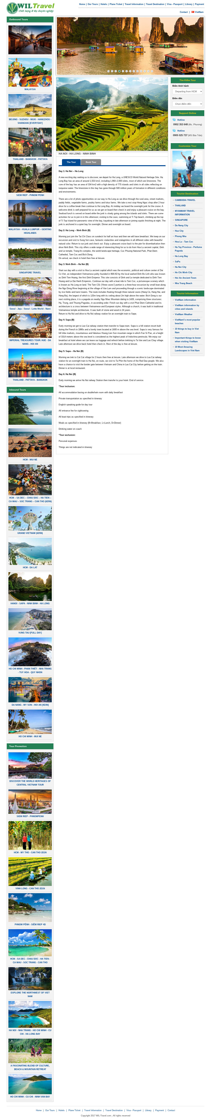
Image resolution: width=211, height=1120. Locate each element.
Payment (199, 4)
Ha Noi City (180, 267)
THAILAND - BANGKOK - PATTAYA (30, 159)
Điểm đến (177, 98)
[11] (145, 71)
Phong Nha (180, 236)
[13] (152, 71)
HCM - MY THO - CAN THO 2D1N (30, 852)
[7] (130, 71)
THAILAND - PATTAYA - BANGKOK (30, 380)
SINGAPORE (181, 220)
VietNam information (185, 300)
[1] (108, 71)
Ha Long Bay (181, 256)
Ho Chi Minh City (183, 272)
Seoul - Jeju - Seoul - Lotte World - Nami (30, 309)
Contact (184, 12)
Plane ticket (116, 4)
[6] (126, 71)
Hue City (179, 231)
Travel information (134, 4)
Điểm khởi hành (180, 86)
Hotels (104, 4)
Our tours (93, 4)
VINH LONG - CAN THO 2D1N (30, 888)
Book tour (91, 162)
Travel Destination (155, 4)
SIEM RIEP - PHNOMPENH (30, 816)
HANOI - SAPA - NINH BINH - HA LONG (30, 603)
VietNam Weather (183, 314)
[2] (112, 71)
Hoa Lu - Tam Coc (184, 241)
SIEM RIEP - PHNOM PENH (30, 195)
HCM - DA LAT (30, 567)
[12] (148, 71)
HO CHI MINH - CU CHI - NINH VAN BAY (30, 1097)
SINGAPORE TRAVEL (30, 272)
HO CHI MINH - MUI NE (30, 736)
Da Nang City (181, 225)
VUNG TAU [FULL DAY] (30, 632)
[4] (119, 71)
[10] (141, 71)
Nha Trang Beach (183, 283)
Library (188, 4)
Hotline (181, 120)
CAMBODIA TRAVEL (185, 200)
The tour (71, 162)
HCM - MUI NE (30, 459)
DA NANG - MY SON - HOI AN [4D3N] (30, 705)
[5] (123, 71)
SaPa (177, 261)
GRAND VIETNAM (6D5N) (30, 533)
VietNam (199, 12)
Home (82, 4)
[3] (116, 71)
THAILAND (180, 205)
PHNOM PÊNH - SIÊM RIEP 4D (30, 924)
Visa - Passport (174, 4)
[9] (137, 71)
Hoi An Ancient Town (185, 278)
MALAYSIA (30, 89)
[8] (134, 71)
